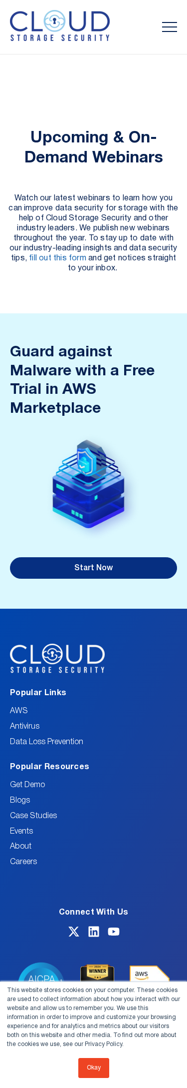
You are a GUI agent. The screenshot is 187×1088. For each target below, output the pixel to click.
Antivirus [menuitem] (24, 726)
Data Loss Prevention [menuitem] (46, 742)
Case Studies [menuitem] (33, 816)
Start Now (93, 568)
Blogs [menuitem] (20, 800)
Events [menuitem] (21, 831)
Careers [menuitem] (23, 862)
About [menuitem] (20, 846)
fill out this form (57, 258)
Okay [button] (94, 1068)
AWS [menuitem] (19, 711)
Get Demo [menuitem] (27, 785)
